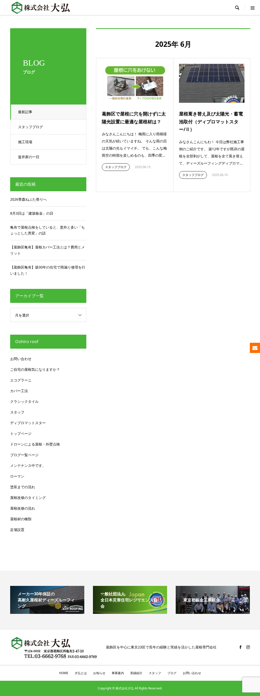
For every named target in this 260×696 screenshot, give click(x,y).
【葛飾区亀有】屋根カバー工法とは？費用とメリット (47, 250)
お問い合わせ (20, 358)
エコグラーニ (20, 380)
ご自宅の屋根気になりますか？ (35, 369)
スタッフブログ (30, 126)
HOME (63, 673)
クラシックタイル (24, 401)
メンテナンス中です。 (28, 465)
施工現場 (25, 141)
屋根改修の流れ (22, 508)
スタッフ (17, 412)
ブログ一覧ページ (24, 454)
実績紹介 (136, 673)
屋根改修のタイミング (28, 497)
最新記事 (25, 111)
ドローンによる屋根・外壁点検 (35, 444)
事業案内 (118, 673)
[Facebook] (240, 647)
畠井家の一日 (28, 156)
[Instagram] (248, 647)
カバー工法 (19, 390)
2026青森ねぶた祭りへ (28, 199)
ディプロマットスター (28, 422)
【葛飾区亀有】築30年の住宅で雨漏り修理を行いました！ (47, 270)
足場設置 (17, 529)
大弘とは (81, 673)
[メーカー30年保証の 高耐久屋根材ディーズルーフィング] (47, 612)
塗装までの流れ (22, 486)
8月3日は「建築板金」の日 (31, 213)
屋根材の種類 (20, 518)
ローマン (17, 476)
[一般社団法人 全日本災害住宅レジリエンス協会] (130, 612)
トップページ (20, 433)
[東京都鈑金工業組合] (213, 612)
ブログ (171, 673)
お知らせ (99, 673)
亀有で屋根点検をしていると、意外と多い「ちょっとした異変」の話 (47, 230)
